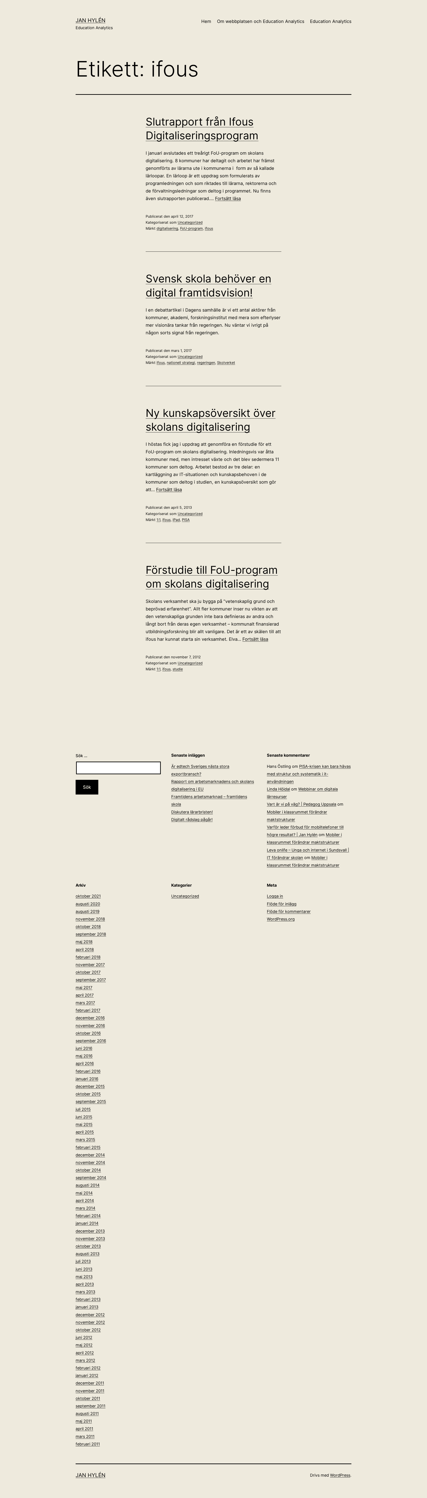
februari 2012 (88, 1368)
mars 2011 (85, 1436)
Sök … (81, 755)
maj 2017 (84, 987)
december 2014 (90, 1155)
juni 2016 (84, 1048)
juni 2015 (84, 1117)
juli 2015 (83, 1109)
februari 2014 (88, 1215)
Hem (206, 21)
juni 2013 (84, 1269)
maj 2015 (84, 1124)
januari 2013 (87, 1307)
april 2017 (85, 995)
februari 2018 (88, 957)
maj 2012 (84, 1345)
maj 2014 (84, 1193)
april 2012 (85, 1352)
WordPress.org (281, 919)
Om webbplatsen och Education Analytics (260, 21)
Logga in (275, 896)
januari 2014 (87, 1223)
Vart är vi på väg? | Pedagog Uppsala (301, 804)
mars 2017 (85, 1002)
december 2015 (90, 1086)
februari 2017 (88, 1010)
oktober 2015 (88, 1094)
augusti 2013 (87, 1253)
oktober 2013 (88, 1246)
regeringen (206, 362)
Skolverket (226, 362)
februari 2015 (88, 1147)
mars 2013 (85, 1291)
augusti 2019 (87, 911)
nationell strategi (181, 362)
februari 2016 (88, 1071)
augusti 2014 (88, 1185)
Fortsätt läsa (228, 198)
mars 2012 (85, 1360)
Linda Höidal (278, 789)
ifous (209, 228)
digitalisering (167, 228)
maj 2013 (84, 1276)
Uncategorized (190, 222)
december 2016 (90, 1018)
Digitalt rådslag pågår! (192, 819)
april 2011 (84, 1428)
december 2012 (90, 1314)
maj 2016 (84, 1056)
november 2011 (90, 1391)
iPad (176, 519)
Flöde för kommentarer (289, 911)
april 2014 (85, 1200)
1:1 (158, 519)
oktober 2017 (88, 972)
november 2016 (90, 1025)
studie (178, 669)
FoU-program (191, 228)
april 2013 (85, 1284)
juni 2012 (84, 1337)
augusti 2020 (88, 904)
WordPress (340, 1475)
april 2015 (85, 1132)
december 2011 (90, 1383)
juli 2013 (83, 1261)
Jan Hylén (90, 20)
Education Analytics (330, 21)
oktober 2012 (88, 1330)
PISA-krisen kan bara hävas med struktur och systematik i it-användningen (309, 774)
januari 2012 (87, 1375)
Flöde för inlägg (281, 904)
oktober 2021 (88, 896)
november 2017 (90, 964)
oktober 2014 (88, 1170)
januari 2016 (87, 1078)
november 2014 (90, 1162)
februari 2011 (88, 1444)
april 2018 (85, 949)
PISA (186, 519)
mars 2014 (85, 1208)
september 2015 (91, 1101)
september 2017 (91, 979)
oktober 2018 (88, 926)
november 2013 (90, 1238)
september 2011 (90, 1406)
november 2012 (90, 1322)
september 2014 (91, 1177)
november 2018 (90, 919)
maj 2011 (84, 1421)
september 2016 (91, 1040)
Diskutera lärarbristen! (192, 812)
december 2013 (90, 1231)
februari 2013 (88, 1299)
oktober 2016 (88, 1033)
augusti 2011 (87, 1413)
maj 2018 (84, 941)
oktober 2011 (88, 1398)
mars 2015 (85, 1139)
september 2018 (91, 934)
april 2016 (85, 1063)
